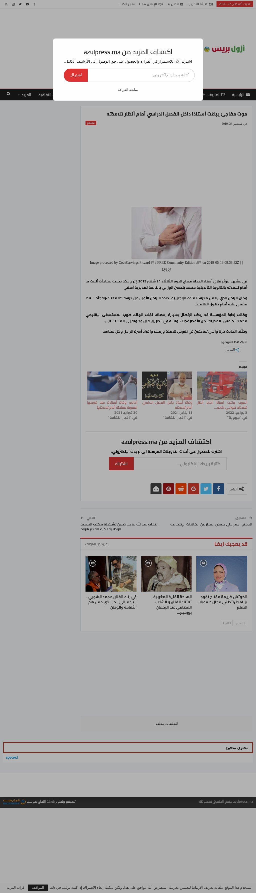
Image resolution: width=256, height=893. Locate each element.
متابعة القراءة (128, 90)
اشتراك (76, 75)
